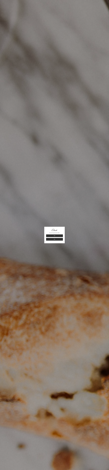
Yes (54, 235)
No (54, 239)
